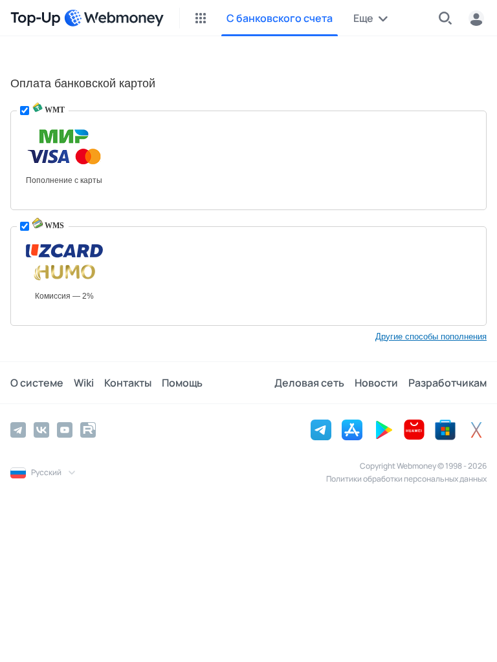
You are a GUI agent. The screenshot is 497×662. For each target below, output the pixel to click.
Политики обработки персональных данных (406, 478)
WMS (53, 225)
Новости (376, 383)
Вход (476, 18)
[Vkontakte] (41, 430)
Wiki (84, 383)
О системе (36, 383)
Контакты (127, 383)
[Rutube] (88, 430)
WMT (54, 109)
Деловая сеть (309, 383)
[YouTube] (64, 430)
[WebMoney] (114, 18)
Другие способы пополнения (431, 336)
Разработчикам (447, 383)
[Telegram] (18, 430)
